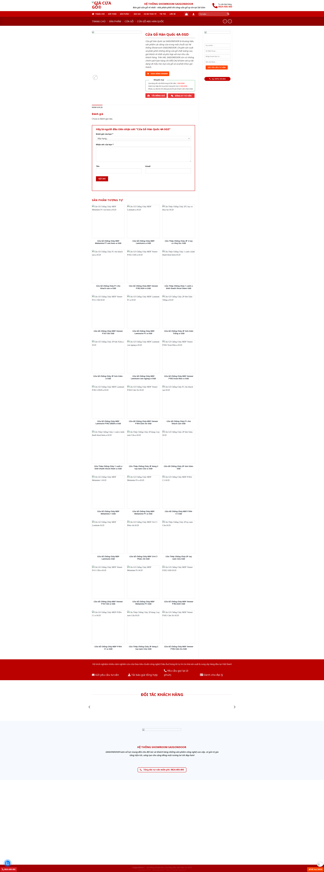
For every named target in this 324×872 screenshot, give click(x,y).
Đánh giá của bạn (104, 134)
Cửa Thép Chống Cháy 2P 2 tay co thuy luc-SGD (179, 242)
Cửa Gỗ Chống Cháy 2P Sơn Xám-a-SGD (108, 377)
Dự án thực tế (150, 14)
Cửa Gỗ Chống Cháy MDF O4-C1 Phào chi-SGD (143, 557)
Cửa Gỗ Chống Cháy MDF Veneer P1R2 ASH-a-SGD (143, 287)
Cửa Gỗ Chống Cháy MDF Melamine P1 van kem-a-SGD (108, 242)
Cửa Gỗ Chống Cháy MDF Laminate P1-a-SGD (143, 332)
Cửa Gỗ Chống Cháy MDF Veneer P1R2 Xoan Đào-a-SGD (178, 377)
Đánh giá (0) (97, 107)
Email (147, 166)
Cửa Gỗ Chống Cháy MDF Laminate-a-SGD (143, 242)
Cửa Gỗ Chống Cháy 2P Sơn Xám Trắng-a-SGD (178, 332)
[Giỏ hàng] (186, 14)
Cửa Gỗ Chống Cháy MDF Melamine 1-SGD (108, 512)
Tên (97, 166)
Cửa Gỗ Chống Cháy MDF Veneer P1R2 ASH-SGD (178, 602)
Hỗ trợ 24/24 (316, 869)
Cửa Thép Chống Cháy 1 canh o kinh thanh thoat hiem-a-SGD (108, 467)
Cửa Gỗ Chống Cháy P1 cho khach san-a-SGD (108, 287)
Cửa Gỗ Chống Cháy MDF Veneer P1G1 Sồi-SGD (108, 332)
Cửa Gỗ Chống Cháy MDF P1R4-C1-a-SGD (108, 647)
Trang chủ (100, 14)
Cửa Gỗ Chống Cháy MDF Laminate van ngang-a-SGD (143, 377)
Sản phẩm (124, 14)
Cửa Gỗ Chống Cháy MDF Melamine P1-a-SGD (143, 512)
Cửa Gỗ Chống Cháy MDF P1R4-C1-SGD (179, 512)
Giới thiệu (112, 14)
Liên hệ (172, 14)
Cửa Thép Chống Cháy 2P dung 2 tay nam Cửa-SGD (143, 647)
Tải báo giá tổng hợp (144, 675)
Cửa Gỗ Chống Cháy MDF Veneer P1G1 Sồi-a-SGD (108, 602)
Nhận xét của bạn (105, 144)
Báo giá (137, 14)
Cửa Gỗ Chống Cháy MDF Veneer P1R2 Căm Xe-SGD (178, 647)
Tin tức (163, 14)
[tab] (97, 107)
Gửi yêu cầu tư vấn (107, 675)
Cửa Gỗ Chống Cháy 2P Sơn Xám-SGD (179, 467)
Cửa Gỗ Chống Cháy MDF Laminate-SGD (108, 557)
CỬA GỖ (129, 21)
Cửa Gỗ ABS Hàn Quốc (150, 21)
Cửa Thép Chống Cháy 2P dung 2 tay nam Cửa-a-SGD (143, 467)
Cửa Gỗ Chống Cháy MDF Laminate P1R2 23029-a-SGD (108, 422)
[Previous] (89, 706)
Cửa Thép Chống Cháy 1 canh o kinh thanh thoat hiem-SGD (179, 287)
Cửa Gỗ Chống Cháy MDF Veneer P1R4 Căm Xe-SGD (143, 422)
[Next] (234, 706)
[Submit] (228, 14)
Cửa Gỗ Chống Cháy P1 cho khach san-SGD (179, 422)
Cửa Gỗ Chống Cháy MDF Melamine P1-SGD (143, 602)
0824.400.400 (9, 869)
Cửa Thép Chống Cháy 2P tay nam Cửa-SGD (179, 557)
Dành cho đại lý (213, 675)
